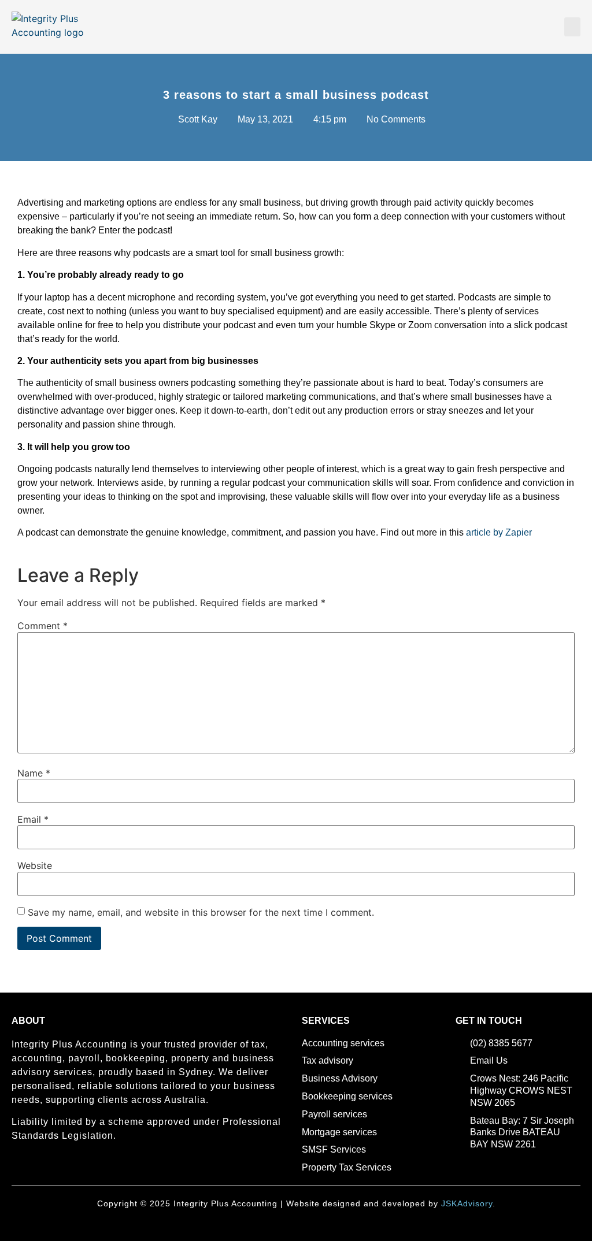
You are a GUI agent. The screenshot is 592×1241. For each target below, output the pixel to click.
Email (33, 819)
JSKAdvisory (467, 1203)
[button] (572, 26)
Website (34, 865)
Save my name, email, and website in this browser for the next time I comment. (201, 912)
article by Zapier (499, 532)
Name (33, 773)
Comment (42, 625)
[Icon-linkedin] (36, 1167)
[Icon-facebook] (17, 1167)
